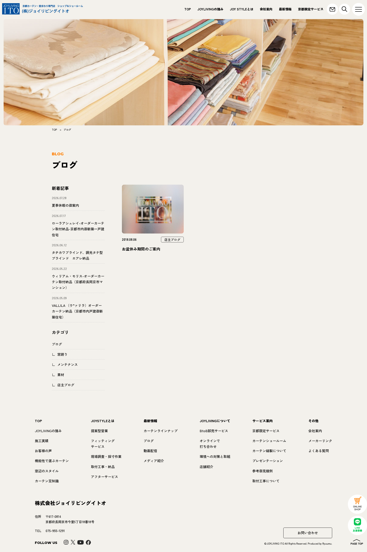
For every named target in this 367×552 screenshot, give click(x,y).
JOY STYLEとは (241, 9)
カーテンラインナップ (161, 430)
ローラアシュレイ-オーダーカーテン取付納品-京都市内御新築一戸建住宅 (78, 229)
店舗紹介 (206, 466)
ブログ (57, 344)
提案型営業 (99, 430)
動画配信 (150, 450)
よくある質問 (318, 450)
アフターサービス (104, 476)
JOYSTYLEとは (102, 420)
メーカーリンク (320, 440)
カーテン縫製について (269, 450)
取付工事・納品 (103, 466)
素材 (60, 374)
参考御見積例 (262, 470)
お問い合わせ (308, 532)
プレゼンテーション (267, 460)
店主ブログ (65, 384)
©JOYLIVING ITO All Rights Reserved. (286, 543)
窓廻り (62, 354)
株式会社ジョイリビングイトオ (70, 503)
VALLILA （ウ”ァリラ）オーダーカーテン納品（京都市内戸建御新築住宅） (77, 311)
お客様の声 (43, 450)
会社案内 (266, 9)
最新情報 (285, 9)
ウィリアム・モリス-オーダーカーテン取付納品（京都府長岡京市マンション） (78, 281)
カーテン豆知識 (47, 480)
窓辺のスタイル (47, 470)
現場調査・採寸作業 (106, 456)
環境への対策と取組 (215, 456)
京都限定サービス (310, 9)
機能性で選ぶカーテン (52, 460)
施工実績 (41, 440)
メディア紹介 (154, 460)
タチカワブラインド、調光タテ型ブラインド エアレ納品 (77, 255)
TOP (187, 9)
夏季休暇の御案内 (65, 205)
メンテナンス (67, 364)
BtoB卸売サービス (214, 430)
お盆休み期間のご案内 (141, 249)
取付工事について (265, 480)
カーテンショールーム (269, 440)
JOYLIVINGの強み (210, 9)
